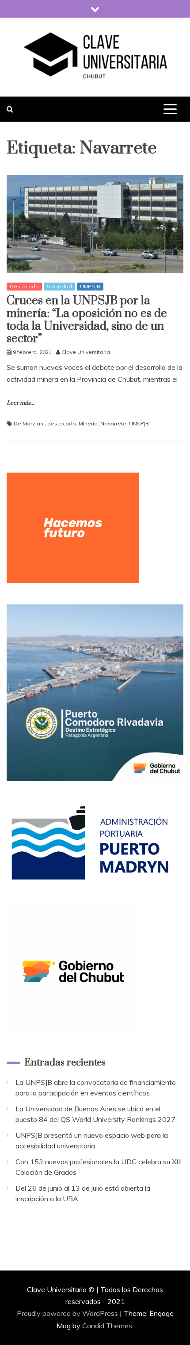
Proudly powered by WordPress (68, 1313)
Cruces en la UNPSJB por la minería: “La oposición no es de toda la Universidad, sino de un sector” (87, 320)
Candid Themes (107, 1325)
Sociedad (59, 286)
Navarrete (113, 423)
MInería (88, 423)
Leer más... (20, 402)
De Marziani (29, 423)
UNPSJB (90, 286)
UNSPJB (139, 423)
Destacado (24, 286)
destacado (61, 423)
